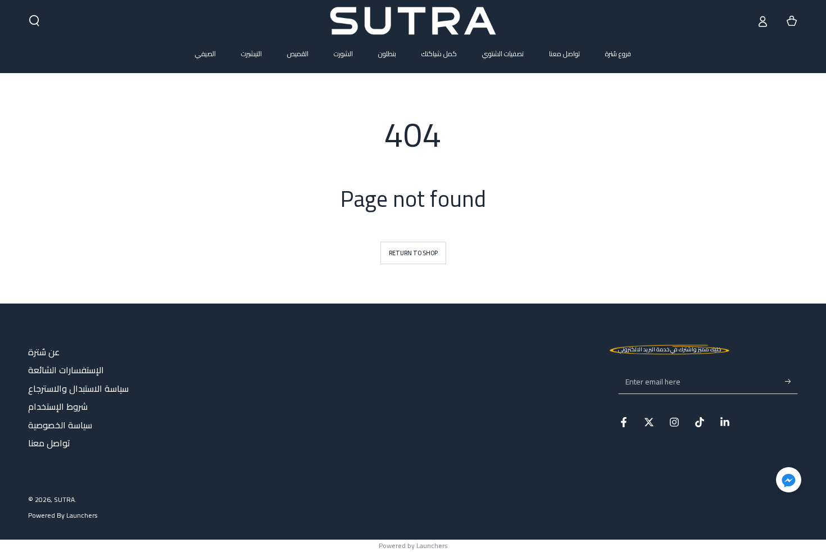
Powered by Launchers (413, 545)
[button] (34, 20)
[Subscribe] (791, 381)
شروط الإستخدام (58, 406)
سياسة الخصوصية (60, 425)
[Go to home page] (413, 21)
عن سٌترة (44, 351)
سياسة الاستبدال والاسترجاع (78, 388)
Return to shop (413, 253)
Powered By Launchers (63, 516)
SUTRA (64, 499)
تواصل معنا (49, 443)
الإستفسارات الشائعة (66, 369)
